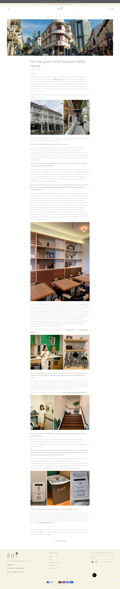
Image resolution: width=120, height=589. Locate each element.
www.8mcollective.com (46, 522)
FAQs (50, 559)
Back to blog (61, 541)
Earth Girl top (69, 329)
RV (94, 575)
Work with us (52, 568)
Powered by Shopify (64, 585)
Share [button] (34, 73)
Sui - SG (57, 585)
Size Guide (52, 565)
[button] (9, 9)
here (40, 532)
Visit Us (51, 556)
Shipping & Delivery (54, 562)
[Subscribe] (111, 557)
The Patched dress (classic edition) (74, 392)
